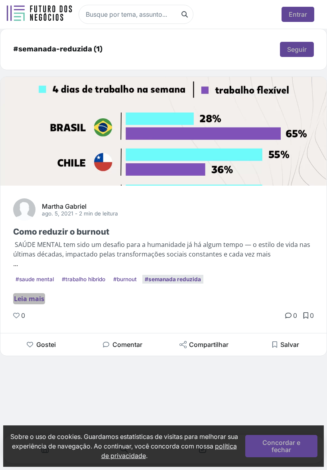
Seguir (297, 49)
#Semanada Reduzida (173, 279)
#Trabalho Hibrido (83, 279)
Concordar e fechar (281, 446)
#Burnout (125, 279)
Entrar (298, 14)
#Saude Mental (35, 279)
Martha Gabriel (64, 206)
